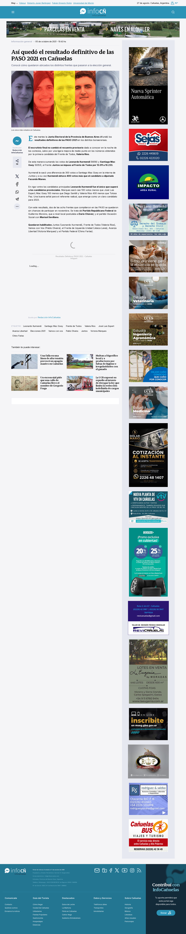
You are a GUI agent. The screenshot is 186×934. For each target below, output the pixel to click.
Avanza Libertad (19, 331)
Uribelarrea (37, 911)
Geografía (129, 908)
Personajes (129, 921)
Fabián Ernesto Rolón (62, 3)
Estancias (36, 925)
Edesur (22, 3)
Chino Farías (18, 335)
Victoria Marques (98, 331)
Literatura (128, 915)
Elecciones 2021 (37, 331)
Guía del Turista (41, 898)
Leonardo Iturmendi (32, 326)
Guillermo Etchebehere (71, 918)
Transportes (98, 908)
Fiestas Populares (40, 915)
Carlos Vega (67, 915)
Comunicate (11, 898)
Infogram (73, 258)
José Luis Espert (106, 326)
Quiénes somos (11, 908)
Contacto (8, 904)
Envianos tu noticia (12, 911)
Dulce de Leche (68, 904)
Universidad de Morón (83, 3)
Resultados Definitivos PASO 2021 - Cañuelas (74, 256)
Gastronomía (38, 918)
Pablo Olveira (72, 331)
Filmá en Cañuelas (69, 911)
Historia (128, 904)
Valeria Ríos (90, 326)
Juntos (84, 331)
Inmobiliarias (99, 911)
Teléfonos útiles (100, 904)
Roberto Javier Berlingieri (39, 3)
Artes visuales (130, 918)
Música (127, 911)
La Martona (66, 908)
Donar (164, 913)
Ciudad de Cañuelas (41, 908)
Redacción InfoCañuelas (49, 317)
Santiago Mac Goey (54, 326)
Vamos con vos (55, 331)
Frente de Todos (74, 326)
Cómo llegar (38, 904)
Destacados (68, 898)
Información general (22, 41)
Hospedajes (38, 921)
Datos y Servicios (103, 898)
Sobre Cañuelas (133, 898)
